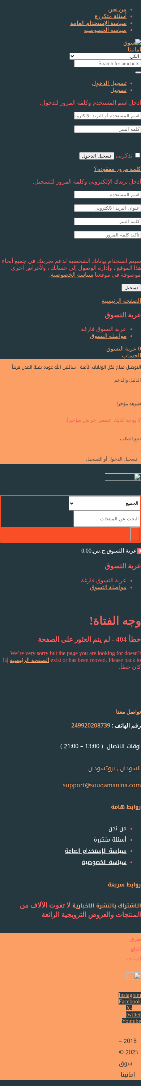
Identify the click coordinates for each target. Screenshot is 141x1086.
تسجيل (131, 287)
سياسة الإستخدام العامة (98, 23)
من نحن (117, 9)
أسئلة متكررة (111, 16)
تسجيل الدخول (96, 156)
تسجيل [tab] (118, 90)
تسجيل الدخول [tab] (109, 83)
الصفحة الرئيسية (29, 660)
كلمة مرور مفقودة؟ (117, 169)
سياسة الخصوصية (105, 30)
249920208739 (90, 725)
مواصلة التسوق (108, 336)
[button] (123, 348)
